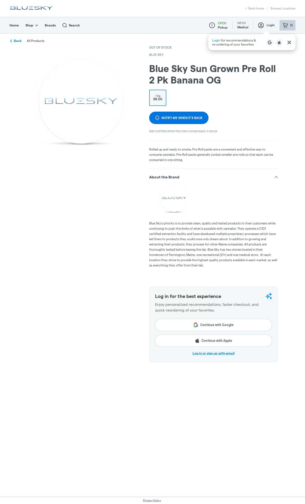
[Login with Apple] (279, 42)
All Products (35, 41)
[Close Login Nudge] (289, 42)
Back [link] (18, 41)
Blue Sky (156, 54)
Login (271, 25)
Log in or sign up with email (214, 353)
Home (14, 25)
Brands (50, 25)
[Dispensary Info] (212, 25)
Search (74, 25)
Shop (29, 25)
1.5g (157, 97)
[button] (251, 42)
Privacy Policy (152, 500)
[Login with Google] (270, 42)
